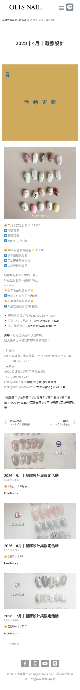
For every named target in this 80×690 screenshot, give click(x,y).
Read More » (11, 493)
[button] (61, 8)
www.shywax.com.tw (42, 326)
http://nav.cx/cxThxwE (44, 320)
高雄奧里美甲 (9, 20)
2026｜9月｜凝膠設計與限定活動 (31, 475)
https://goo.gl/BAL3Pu (50, 387)
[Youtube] (45, 663)
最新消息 (24, 20)
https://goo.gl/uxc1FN (41, 381)
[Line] (55, 663)
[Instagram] (35, 663)
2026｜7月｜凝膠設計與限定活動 (31, 616)
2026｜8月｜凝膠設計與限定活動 (31, 546)
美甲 (7, 335)
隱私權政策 (62, 674)
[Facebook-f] (25, 663)
